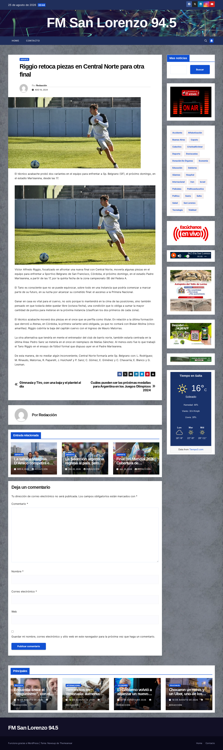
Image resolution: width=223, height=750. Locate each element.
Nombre (17, 571)
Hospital (190, 175)
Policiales (176, 189)
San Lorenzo (189, 203)
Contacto (33, 40)
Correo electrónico (24, 591)
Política (175, 196)
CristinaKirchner (195, 146)
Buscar (200, 69)
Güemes (176, 175)
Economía (203, 161)
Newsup (51, 743)
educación (177, 168)
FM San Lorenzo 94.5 (111, 22)
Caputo (194, 139)
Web (14, 611)
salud (175, 203)
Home (15, 40)
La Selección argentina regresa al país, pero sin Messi (84, 463)
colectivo (176, 146)
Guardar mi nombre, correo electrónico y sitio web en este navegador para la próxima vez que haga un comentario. (83, 636)
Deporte (24, 59)
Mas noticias (178, 58)
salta (199, 196)
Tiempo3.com (196, 449)
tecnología (177, 210)
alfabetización (195, 132)
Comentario (19, 503)
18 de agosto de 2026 (30, 700)
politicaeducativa (195, 189)
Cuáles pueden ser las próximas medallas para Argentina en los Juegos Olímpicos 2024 (121, 386)
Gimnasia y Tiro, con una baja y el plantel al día (50, 384)
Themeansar (66, 743)
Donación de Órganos (182, 161)
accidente (177, 132)
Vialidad (192, 210)
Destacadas (192, 154)
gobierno (192, 168)
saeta (188, 196)
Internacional (178, 182)
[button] (205, 40)
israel (202, 182)
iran (192, 182)
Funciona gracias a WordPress (23, 743)
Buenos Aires (178, 139)
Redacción (41, 85)
